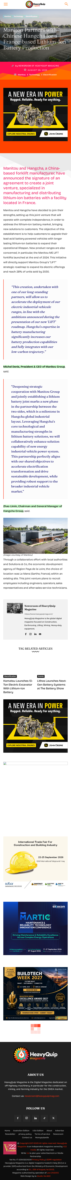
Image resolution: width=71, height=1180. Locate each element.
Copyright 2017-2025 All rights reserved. (38, 1143)
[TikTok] (44, 1118)
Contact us (27, 1137)
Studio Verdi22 (44, 1176)
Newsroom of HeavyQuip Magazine (38, 66)
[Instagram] (30, 633)
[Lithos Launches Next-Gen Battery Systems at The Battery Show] (52, 667)
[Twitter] (53, 1118)
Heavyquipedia (42, 1137)
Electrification (31, 16)
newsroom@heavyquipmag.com (42, 1096)
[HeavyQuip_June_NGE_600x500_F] (35, 143)
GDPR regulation (54, 1159)
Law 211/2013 (53, 1173)
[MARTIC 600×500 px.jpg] (35, 957)
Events (41, 676)
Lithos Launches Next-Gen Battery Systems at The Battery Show (51, 684)
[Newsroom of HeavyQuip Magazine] (15, 619)
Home (7, 1130)
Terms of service (42, 1134)
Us (28, 1153)
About (49, 1130)
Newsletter (10, 1134)
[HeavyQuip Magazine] (35, 4)
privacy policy (25, 1134)
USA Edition (38, 1130)
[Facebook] (25, 633)
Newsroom (58, 1134)
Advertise (59, 1130)
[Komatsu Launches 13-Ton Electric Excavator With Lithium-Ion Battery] (18, 667)
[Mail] (40, 633)
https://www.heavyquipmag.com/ (38, 614)
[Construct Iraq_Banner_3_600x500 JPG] (35, 892)
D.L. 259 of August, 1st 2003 (41, 1169)
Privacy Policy (38, 1159)
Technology (18, 16)
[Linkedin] (35, 633)
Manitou (7, 16)
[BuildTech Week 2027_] (35, 1023)
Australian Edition (21, 1130)
